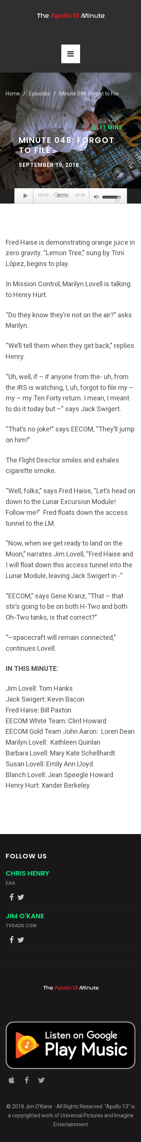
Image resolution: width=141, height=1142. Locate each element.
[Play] (25, 195)
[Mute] (96, 197)
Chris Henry (27, 873)
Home (13, 94)
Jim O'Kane (25, 915)
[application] (70, 196)
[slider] (62, 196)
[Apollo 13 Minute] (70, 16)
